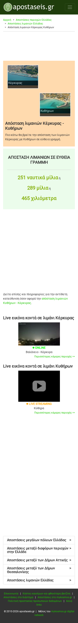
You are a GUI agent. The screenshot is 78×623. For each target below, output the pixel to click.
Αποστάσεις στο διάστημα (18, 597)
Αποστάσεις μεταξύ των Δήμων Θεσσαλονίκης (39, 570)
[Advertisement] (39, 46)
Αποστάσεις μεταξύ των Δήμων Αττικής (39, 560)
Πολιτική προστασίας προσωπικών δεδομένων (35, 601)
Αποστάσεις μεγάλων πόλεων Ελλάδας (39, 540)
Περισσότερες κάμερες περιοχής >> (54, 356)
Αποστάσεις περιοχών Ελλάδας (34, 19)
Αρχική (7, 19)
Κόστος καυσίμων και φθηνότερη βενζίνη (46, 593)
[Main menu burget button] (70, 7)
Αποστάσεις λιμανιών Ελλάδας (25, 23)
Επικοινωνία (11, 593)
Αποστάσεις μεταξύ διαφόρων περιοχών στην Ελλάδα (39, 550)
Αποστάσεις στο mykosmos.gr (55, 597)
